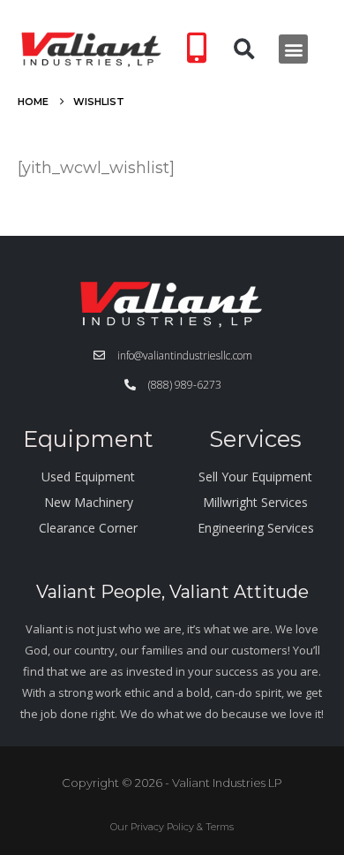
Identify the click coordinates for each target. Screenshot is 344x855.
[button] (244, 49)
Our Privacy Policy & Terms (172, 827)
